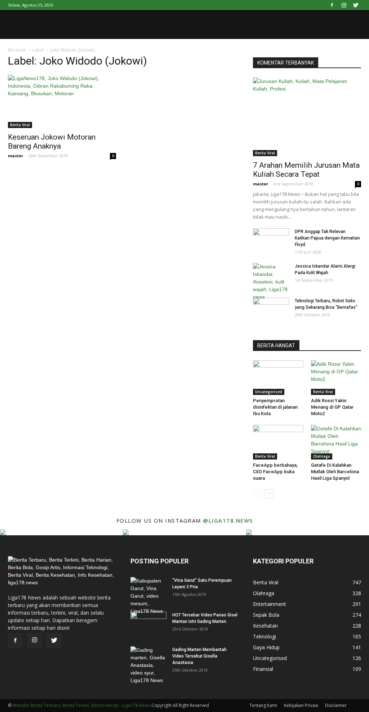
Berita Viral (20, 124)
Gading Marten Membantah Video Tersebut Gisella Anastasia (199, 656)
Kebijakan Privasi (301, 705)
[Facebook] (331, 5)
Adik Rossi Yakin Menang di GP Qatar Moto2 (332, 407)
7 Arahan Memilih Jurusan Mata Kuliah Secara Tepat (306, 170)
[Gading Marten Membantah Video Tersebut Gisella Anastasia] (148, 665)
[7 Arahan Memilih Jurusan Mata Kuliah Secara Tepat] (307, 117)
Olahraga (321, 456)
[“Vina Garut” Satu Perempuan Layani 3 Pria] (148, 596)
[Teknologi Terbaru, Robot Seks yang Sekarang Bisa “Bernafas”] (271, 310)
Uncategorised (268, 391)
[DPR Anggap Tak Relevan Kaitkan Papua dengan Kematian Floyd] (271, 241)
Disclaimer (336, 705)
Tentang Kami (263, 705)
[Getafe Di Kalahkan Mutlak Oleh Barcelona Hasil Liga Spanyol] (336, 442)
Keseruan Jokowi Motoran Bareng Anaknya (51, 141)
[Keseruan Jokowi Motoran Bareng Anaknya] (62, 101)
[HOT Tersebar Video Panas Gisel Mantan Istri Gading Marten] (148, 624)
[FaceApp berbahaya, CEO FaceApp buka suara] (278, 442)
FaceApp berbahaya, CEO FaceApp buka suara (275, 471)
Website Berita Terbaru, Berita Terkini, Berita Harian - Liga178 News (81, 705)
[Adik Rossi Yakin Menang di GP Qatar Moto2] (336, 377)
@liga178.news (228, 520)
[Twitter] (355, 5)
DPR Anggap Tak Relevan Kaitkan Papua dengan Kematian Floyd (327, 238)
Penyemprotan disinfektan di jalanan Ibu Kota (275, 407)
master (15, 155)
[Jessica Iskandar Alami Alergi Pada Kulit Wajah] (271, 282)
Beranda (17, 50)
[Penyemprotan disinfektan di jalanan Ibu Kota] (278, 377)
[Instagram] (343, 5)
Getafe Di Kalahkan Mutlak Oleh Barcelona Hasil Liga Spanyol (335, 471)
